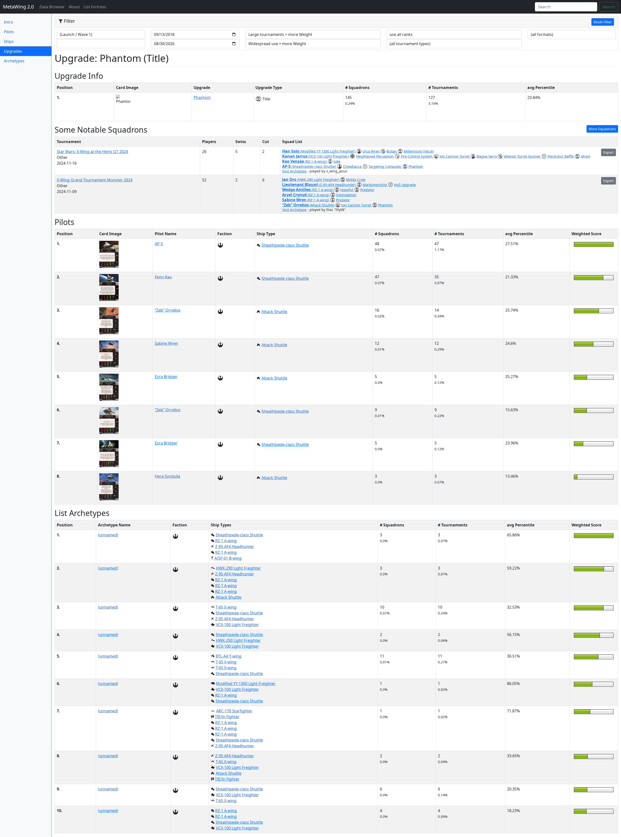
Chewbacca (352, 166)
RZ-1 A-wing (226, 540)
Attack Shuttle (274, 311)
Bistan (392, 151)
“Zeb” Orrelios (296, 205)
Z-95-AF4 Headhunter (234, 546)
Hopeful (347, 189)
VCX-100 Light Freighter (237, 624)
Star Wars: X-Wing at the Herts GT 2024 (92, 151)
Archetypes (14, 61)
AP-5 (287, 166)
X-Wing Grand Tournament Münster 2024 (94, 180)
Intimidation (346, 195)
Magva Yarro (487, 156)
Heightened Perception (375, 156)
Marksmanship (375, 184)
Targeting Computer (385, 166)
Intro (8, 22)
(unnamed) (108, 535)
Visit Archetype (294, 171)
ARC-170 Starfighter (234, 711)
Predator (367, 189)
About (74, 6)
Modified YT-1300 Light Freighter (246, 683)
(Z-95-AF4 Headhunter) (338, 184)
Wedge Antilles (297, 189)
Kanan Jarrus (295, 156)
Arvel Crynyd (295, 194)
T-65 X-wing (226, 607)
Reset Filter (603, 22)
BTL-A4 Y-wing (228, 656)
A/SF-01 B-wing (228, 558)
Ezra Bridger (166, 376)
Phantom (202, 97)
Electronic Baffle (561, 156)
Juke (337, 161)
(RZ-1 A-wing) (316, 161)
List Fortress (95, 6)
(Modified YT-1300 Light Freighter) (328, 151)
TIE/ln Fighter (227, 716)
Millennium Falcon (419, 151)
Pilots (9, 31)
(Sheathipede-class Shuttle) (314, 166)
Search (608, 6)
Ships (9, 41)
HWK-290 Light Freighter (238, 568)
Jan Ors (289, 179)
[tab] (336, 22)
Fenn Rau (163, 277)
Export (608, 152)
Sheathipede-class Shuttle (285, 245)
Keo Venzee (293, 161)
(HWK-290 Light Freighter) (318, 179)
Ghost (585, 156)
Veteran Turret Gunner (522, 156)
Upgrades (21, 51)
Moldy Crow (355, 179)
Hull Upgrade (405, 184)
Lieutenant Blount (300, 184)
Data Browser (53, 6)
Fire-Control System (417, 156)
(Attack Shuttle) (322, 205)
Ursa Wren (371, 151)
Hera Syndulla (167, 476)
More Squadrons (602, 129)
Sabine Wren (294, 199)
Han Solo (291, 151)
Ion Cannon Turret (455, 156)
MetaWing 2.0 (18, 6)
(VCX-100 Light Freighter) (329, 156)
